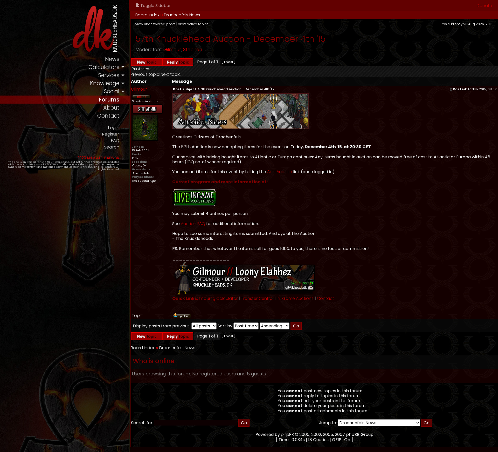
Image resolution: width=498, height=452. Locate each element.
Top (136, 316)
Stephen (192, 49)
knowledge (104, 83)
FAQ (115, 141)
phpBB (287, 434)
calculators (103, 67)
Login (113, 128)
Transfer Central (257, 298)
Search (111, 147)
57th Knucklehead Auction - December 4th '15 (230, 39)
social (111, 91)
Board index (147, 15)
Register (110, 134)
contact (108, 115)
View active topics (193, 24)
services (108, 75)
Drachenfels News (182, 15)
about (111, 107)
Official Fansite (36, 162)
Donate (484, 6)
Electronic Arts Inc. (27, 164)
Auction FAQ (193, 224)
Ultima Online (60, 162)
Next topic (171, 74)
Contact (325, 298)
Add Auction (279, 172)
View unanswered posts (155, 24)
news (112, 59)
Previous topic (145, 74)
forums (109, 99)
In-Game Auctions (295, 298)
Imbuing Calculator (218, 298)
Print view (141, 68)
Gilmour (172, 49)
